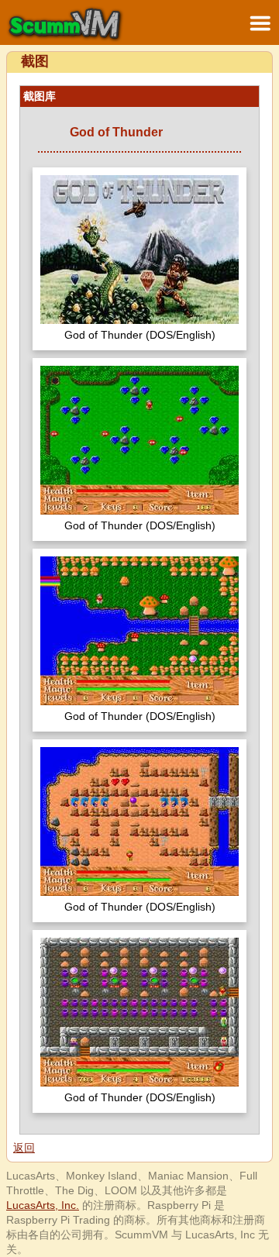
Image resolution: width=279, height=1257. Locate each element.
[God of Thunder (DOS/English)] (139, 251)
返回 (24, 1148)
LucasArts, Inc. (42, 1205)
